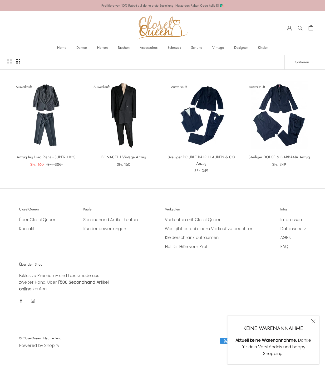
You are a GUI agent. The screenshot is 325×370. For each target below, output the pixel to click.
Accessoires (149, 47)
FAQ (284, 246)
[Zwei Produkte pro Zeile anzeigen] (9, 61)
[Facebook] (21, 300)
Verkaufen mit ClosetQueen (193, 220)
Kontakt (27, 229)
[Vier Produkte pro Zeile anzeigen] (18, 61)
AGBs (285, 237)
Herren (102, 47)
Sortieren (302, 62)
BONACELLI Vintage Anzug (123, 157)
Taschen (124, 47)
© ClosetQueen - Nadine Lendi (40, 338)
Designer (241, 47)
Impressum (292, 220)
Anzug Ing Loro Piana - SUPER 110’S (46, 157)
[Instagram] (33, 300)
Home (61, 47)
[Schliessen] (313, 321)
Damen (81, 47)
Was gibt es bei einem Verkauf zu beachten (209, 229)
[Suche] (300, 27)
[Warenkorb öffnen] (311, 27)
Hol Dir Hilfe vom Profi (186, 246)
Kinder (263, 47)
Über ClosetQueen (37, 220)
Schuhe (196, 47)
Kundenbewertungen (104, 229)
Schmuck (174, 47)
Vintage (218, 47)
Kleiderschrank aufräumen (192, 237)
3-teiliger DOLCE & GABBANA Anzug (279, 157)
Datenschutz (293, 229)
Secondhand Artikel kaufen (110, 220)
